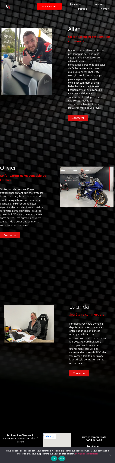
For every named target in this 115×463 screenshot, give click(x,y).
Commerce (75, 4)
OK (54, 458)
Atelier (98, 4)
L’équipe (82, 8)
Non (62, 458)
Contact (105, 8)
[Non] (110, 455)
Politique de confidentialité (86, 454)
